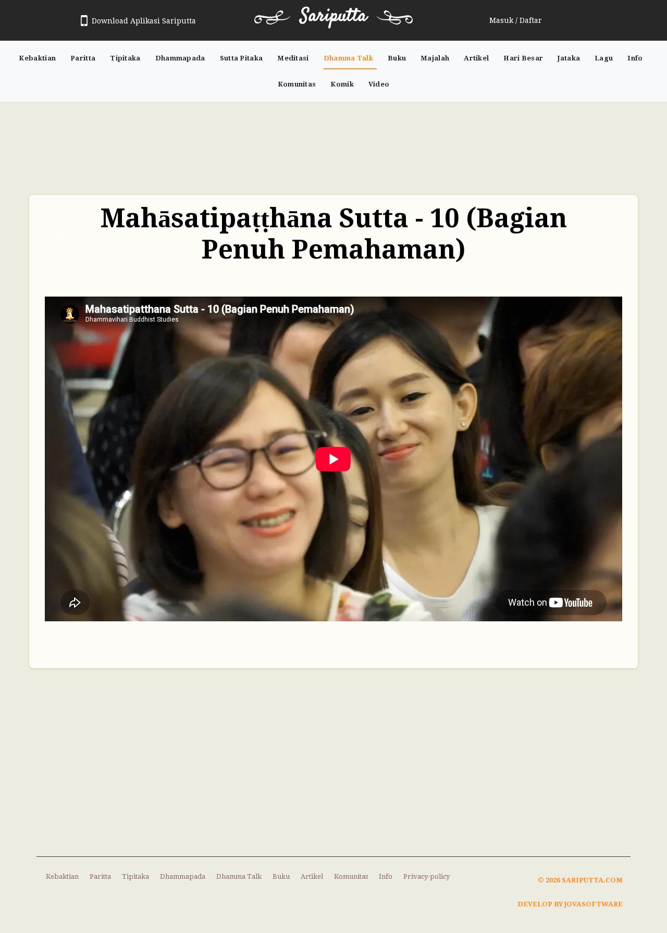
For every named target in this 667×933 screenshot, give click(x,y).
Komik (342, 84)
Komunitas (297, 84)
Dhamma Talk (348, 58)
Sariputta (333, 16)
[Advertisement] (333, 142)
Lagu (604, 58)
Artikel (476, 58)
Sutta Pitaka (241, 58)
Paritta (82, 58)
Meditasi (292, 58)
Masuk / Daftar (515, 20)
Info (635, 58)
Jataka (569, 58)
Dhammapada (180, 58)
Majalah (435, 58)
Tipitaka (125, 58)
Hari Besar (523, 58)
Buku (397, 58)
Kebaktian (37, 58)
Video (379, 84)
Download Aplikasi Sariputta (144, 21)
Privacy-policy (426, 876)
